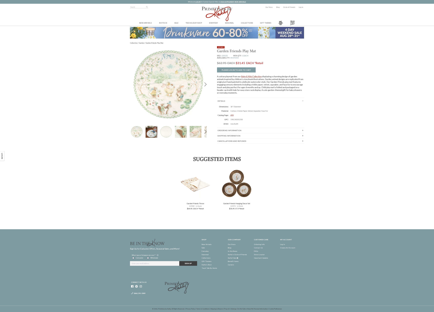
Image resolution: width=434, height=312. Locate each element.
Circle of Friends (289, 7)
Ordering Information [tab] (229, 130)
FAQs (256, 251)
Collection (133, 43)
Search (146, 7)
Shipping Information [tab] (229, 136)
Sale (176, 23)
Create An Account (287, 248)
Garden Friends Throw (195, 203)
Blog (278, 7)
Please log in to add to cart (236, 70)
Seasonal (229, 23)
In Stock (163, 23)
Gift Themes (265, 23)
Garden (141, 43)
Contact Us (258, 248)
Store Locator (259, 254)
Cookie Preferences (275, 309)
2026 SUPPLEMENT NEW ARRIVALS (233, 2)
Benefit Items (233, 261)
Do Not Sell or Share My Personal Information (253, 309)
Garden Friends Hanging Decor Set (236, 203)
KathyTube (232, 258)
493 (232, 115)
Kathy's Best (207, 265)
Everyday (213, 23)
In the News (232, 251)
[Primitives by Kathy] (177, 293)
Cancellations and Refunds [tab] (232, 141)
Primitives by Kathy (164, 309)
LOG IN (197, 2)
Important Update (261, 258)
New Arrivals (145, 23)
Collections (247, 23)
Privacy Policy (190, 309)
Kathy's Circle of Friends (237, 254)
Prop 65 (227, 309)
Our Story (269, 7)
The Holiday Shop (194, 23)
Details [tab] (221, 101)
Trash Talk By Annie (209, 268)
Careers (231, 265)
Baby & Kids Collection (251, 76)
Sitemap (233, 309)
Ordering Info (259, 244)
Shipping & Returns (217, 309)
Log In (301, 7)
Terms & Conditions (202, 309)
